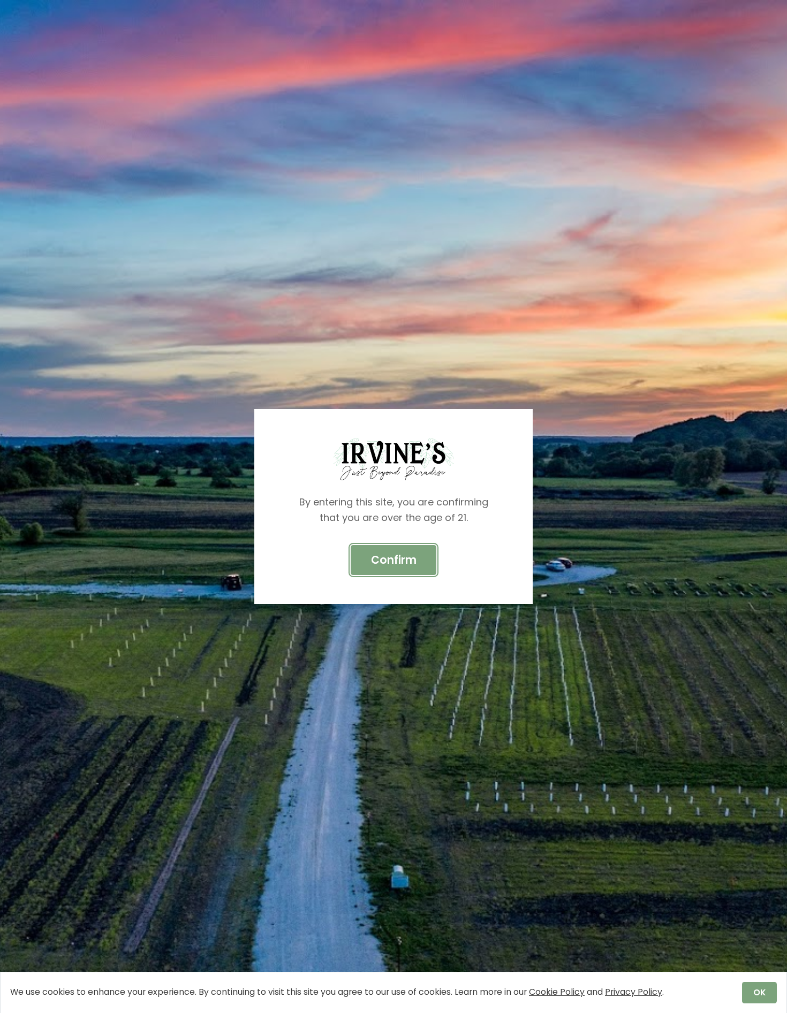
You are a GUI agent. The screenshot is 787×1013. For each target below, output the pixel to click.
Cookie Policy (557, 992)
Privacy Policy (633, 992)
